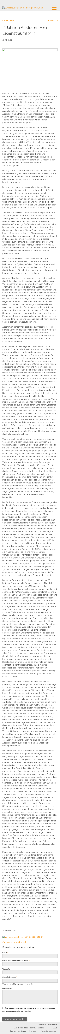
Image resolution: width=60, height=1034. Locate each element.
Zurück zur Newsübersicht (14, 942)
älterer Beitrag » (52, 20)
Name (5, 952)
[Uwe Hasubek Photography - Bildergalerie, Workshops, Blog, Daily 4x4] (23, 8)
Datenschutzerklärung (18, 1031)
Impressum (33, 1031)
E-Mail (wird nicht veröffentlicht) (16, 961)
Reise (14, 930)
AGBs (55, 1028)
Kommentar (7, 988)
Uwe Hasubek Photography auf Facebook (29, 1028)
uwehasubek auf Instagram (47, 1025)
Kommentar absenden (14, 1019)
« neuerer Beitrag (8, 20)
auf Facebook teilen (33, 937)
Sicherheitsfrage (9, 977)
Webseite (6, 969)
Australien (7, 930)
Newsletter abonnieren (49, 1031)
